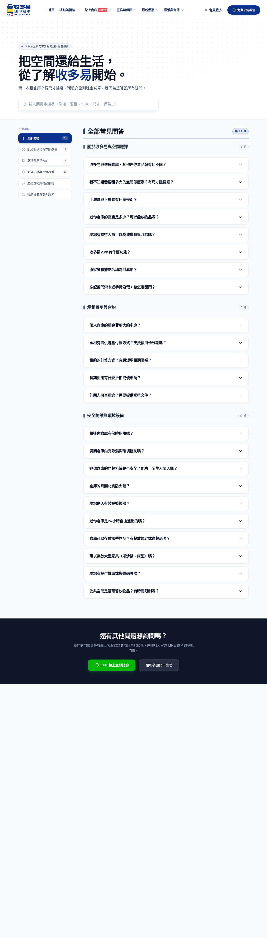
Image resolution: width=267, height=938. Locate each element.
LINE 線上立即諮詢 (115, 665)
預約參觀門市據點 (159, 665)
